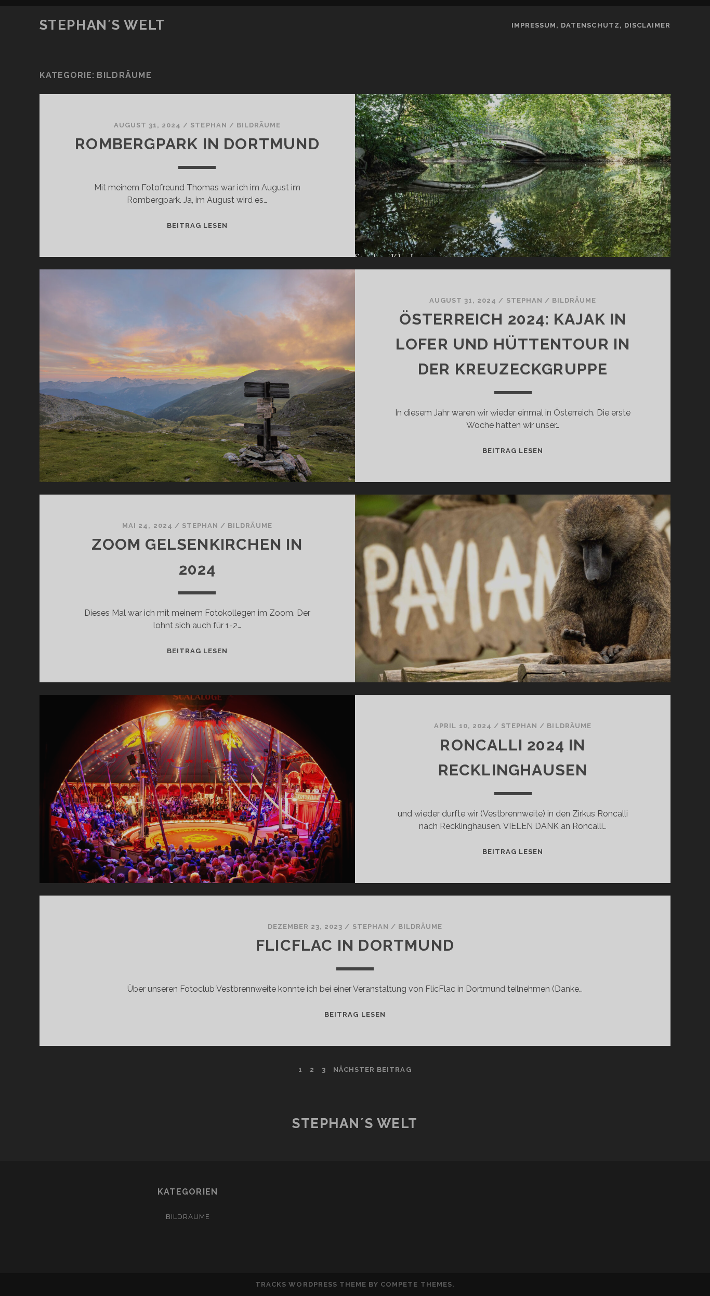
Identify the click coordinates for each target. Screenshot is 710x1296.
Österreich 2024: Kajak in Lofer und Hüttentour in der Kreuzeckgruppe (513, 344)
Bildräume (258, 125)
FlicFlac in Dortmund (355, 945)
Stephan (208, 125)
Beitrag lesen (197, 225)
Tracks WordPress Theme (310, 1284)
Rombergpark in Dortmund (197, 144)
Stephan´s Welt (102, 25)
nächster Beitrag (372, 1069)
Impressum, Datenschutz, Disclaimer (590, 25)
